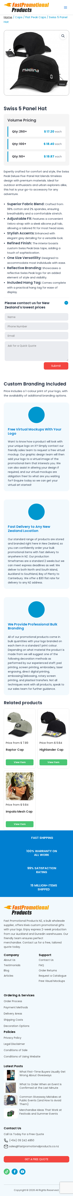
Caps (18, 17)
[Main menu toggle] (65, 7)
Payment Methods (16, 1007)
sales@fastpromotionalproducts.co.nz (34, 1146)
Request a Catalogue (52, 976)
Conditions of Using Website (22, 1056)
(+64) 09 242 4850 (21, 1140)
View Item (20, 762)
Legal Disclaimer (14, 1044)
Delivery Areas (13, 1013)
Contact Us (46, 960)
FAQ (41, 965)
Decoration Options (16, 1026)
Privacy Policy (12, 1038)
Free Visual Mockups (52, 981)
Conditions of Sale (16, 1050)
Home (8, 17)
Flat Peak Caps (35, 17)
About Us (9, 960)
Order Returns (48, 970)
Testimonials (12, 965)
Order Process (13, 1001)
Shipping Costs (13, 1020)
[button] (63, 36)
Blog (6, 970)
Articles (8, 976)
